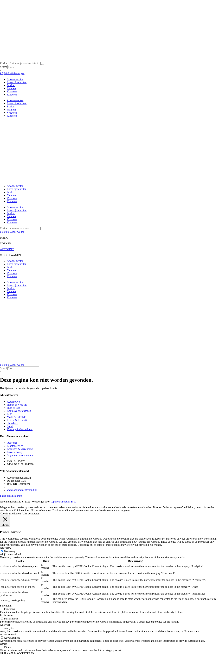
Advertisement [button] (8, 634)
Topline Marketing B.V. (63, 501)
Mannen (11, 88)
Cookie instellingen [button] (10, 513)
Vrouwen (12, 91)
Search (3, 66)
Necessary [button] (5, 547)
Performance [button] (7, 615)
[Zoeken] (42, 64)
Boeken (11, 85)
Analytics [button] (5, 624)
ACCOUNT (7, 249)
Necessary (9, 551)
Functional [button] (5, 605)
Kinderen (12, 94)
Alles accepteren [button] (31, 513)
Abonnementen (15, 79)
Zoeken (4, 63)
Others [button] (3, 643)
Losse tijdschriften (17, 82)
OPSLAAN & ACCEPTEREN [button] (17, 653)
